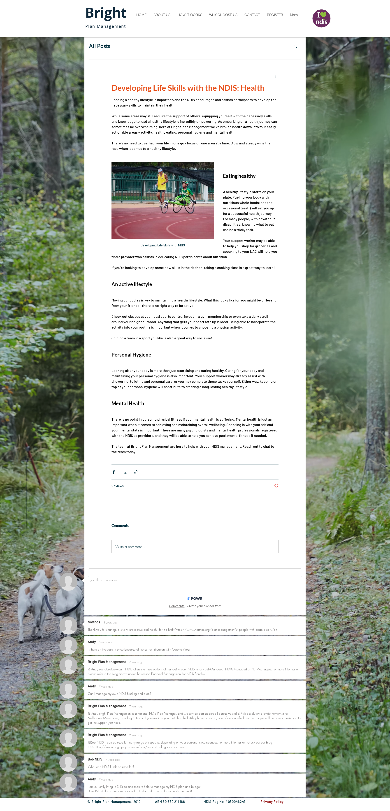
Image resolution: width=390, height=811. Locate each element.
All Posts (99, 46)
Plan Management (105, 26)
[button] (295, 46)
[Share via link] (136, 472)
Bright (106, 12)
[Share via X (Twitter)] (125, 472)
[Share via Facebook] (113, 472)
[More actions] (276, 76)
